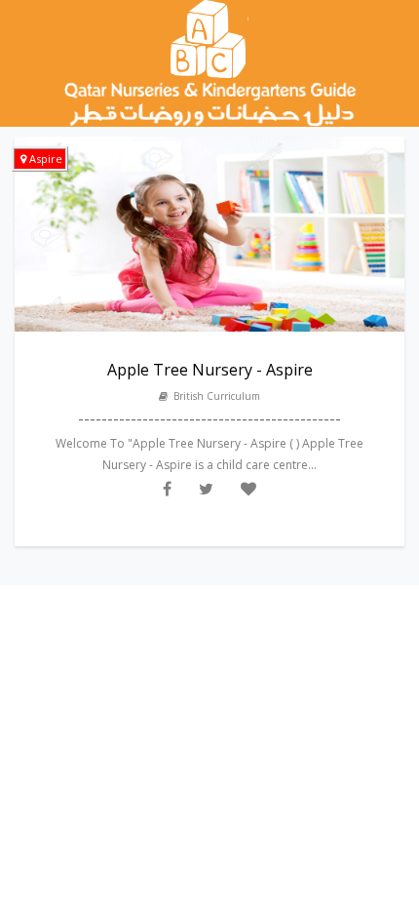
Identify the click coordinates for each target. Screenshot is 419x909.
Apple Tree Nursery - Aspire (210, 369)
